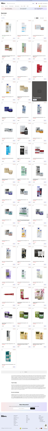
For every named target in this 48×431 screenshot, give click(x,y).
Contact (14, 424)
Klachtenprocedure (16, 422)
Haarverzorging (11, 6)
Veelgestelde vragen (16, 425)
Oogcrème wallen (40, 388)
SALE (24, 6)
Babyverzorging (17, 6)
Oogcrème (12, 394)
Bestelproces (15, 418)
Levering (14, 420)
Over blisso (15, 423)
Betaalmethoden (15, 419)
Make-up (2, 6)
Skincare (6, 6)
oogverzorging (32, 378)
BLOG (27, 6)
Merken (22, 6)
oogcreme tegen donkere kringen (18, 397)
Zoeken (33, 3)
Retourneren (15, 421)
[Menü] (46, 424)
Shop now (35, 99)
